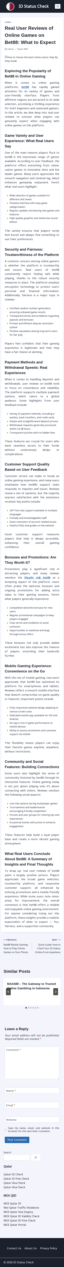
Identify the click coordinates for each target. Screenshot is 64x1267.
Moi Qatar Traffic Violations (21, 1207)
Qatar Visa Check (14, 1183)
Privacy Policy (48, 1248)
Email (10, 1105)
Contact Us (14, 1248)
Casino (8, 22)
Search (7, 1152)
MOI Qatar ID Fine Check (19, 1220)
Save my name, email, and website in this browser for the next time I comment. (33, 1129)
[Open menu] (57, 6)
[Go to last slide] (8, 991)
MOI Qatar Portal (15, 1225)
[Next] (55, 991)
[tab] (26, 1008)
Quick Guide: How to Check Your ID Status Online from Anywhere (47, 946)
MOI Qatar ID (12, 1203)
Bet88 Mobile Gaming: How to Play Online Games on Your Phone (16, 946)
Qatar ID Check (13, 1174)
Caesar (10, 49)
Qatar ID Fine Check (16, 1178)
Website (11, 1120)
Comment (13, 1050)
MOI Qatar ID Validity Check (21, 1216)
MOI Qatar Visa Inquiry (18, 1212)
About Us (31, 1248)
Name (11, 1091)
